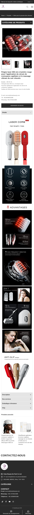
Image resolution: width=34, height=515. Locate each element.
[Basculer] (30, 112)
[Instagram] (13, 501)
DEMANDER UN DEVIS (17, 105)
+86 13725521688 (9, 494)
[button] (3, 43)
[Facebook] (6, 501)
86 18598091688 (13, 496)
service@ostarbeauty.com (12, 95)
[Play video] (17, 43)
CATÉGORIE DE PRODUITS (13, 23)
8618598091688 (8, 97)
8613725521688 (12, 99)
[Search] (27, 7)
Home (3, 15)
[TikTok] (2, 501)
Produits (9, 15)
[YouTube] (9, 501)
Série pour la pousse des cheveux (22, 15)
